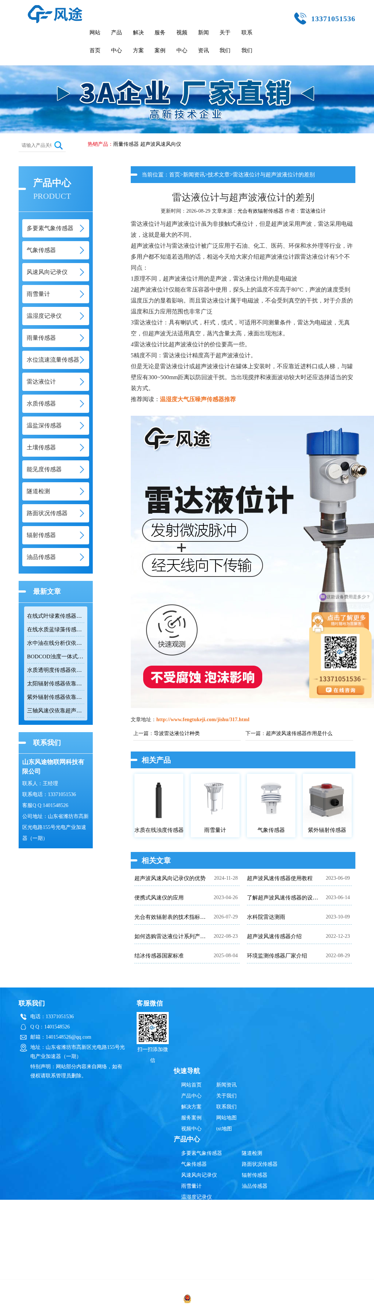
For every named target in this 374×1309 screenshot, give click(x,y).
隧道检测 (252, 1153)
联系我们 (246, 41)
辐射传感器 (254, 1175)
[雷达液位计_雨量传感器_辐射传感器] (55, 8)
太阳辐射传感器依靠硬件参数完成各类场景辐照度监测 (55, 683)
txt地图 (224, 1128)
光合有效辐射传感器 (260, 211)
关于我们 (225, 41)
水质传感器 (194, 1241)
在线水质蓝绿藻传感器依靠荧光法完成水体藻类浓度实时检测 (55, 629)
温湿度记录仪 (196, 1197)
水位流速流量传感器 (204, 1219)
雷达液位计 (313, 211)
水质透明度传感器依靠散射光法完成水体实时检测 (55, 670)
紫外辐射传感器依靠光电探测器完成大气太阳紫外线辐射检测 (55, 697)
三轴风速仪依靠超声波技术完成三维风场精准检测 (55, 711)
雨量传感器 (126, 144)
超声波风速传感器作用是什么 (299, 733)
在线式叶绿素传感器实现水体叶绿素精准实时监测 (55, 616)
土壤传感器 (194, 1263)
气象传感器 (194, 1164)
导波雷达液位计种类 (177, 733)
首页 (174, 175)
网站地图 (226, 1117)
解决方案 (138, 41)
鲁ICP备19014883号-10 (302, 1299)
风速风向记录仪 (199, 1175)
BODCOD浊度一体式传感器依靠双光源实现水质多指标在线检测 (55, 656)
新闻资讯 (203, 41)
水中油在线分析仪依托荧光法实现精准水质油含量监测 (55, 643)
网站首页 (94, 41)
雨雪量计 (191, 1186)
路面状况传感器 (260, 1164)
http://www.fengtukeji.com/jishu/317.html (202, 719)
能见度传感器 (196, 1273)
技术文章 (219, 175)
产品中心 (116, 41)
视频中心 (181, 41)
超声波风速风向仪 (160, 144)
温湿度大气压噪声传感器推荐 (198, 399)
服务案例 (159, 41)
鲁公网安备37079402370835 (223, 1299)
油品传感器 (254, 1186)
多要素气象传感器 (201, 1153)
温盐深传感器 (196, 1252)
